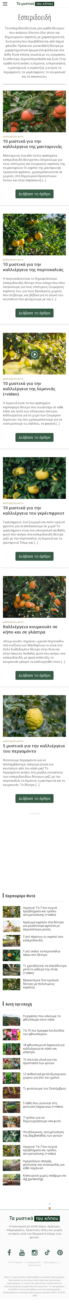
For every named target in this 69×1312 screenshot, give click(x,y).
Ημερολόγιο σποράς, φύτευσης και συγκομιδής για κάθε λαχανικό (43, 1164)
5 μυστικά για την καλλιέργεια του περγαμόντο (34, 748)
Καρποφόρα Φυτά (13, 136)
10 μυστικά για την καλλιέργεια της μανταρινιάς (32, 143)
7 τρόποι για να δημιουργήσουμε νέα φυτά (42, 1119)
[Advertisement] (34, 850)
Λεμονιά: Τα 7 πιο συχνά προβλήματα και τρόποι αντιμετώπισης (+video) (40, 911)
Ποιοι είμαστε (15, 1262)
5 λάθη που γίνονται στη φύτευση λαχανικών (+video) (43, 1105)
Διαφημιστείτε (33, 1262)
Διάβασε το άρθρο (34, 193)
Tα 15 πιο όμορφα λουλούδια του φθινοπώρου (43, 1032)
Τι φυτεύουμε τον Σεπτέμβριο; (44, 1088)
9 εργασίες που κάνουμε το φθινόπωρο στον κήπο (42, 1018)
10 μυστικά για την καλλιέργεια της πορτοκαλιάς (33, 267)
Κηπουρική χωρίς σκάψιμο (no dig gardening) (44, 1177)
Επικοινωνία (34, 1265)
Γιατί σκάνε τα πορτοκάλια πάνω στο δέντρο (41, 953)
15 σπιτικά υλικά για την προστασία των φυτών (40, 1061)
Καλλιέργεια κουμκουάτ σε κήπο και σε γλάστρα (30, 629)
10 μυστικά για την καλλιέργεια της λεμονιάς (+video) (29, 389)
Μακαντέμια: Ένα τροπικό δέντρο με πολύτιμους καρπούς (41, 984)
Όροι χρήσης (50, 1262)
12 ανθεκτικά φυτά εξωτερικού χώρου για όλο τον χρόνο (44, 1075)
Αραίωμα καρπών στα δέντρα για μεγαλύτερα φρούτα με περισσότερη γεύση (43, 926)
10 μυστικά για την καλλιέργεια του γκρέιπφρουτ (33, 510)
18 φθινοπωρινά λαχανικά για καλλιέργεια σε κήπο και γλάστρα (43, 1048)
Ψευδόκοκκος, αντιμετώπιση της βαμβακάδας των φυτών (43, 1133)
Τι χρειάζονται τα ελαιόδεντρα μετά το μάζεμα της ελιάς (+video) (44, 969)
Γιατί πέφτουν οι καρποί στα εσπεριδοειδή (43, 938)
